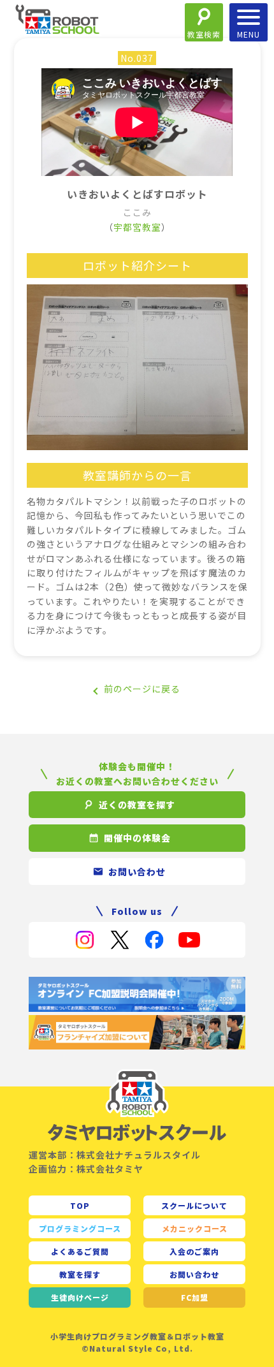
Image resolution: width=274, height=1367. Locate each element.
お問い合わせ (194, 1274)
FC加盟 (194, 1297)
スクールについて (194, 1205)
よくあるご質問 (80, 1251)
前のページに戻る (142, 688)
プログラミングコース (80, 1228)
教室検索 (203, 34)
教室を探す (80, 1274)
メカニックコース (194, 1228)
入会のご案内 (194, 1251)
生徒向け (80, 1297)
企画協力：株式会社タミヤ (86, 1168)
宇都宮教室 (137, 227)
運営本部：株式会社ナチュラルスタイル (115, 1154)
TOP (80, 1205)
